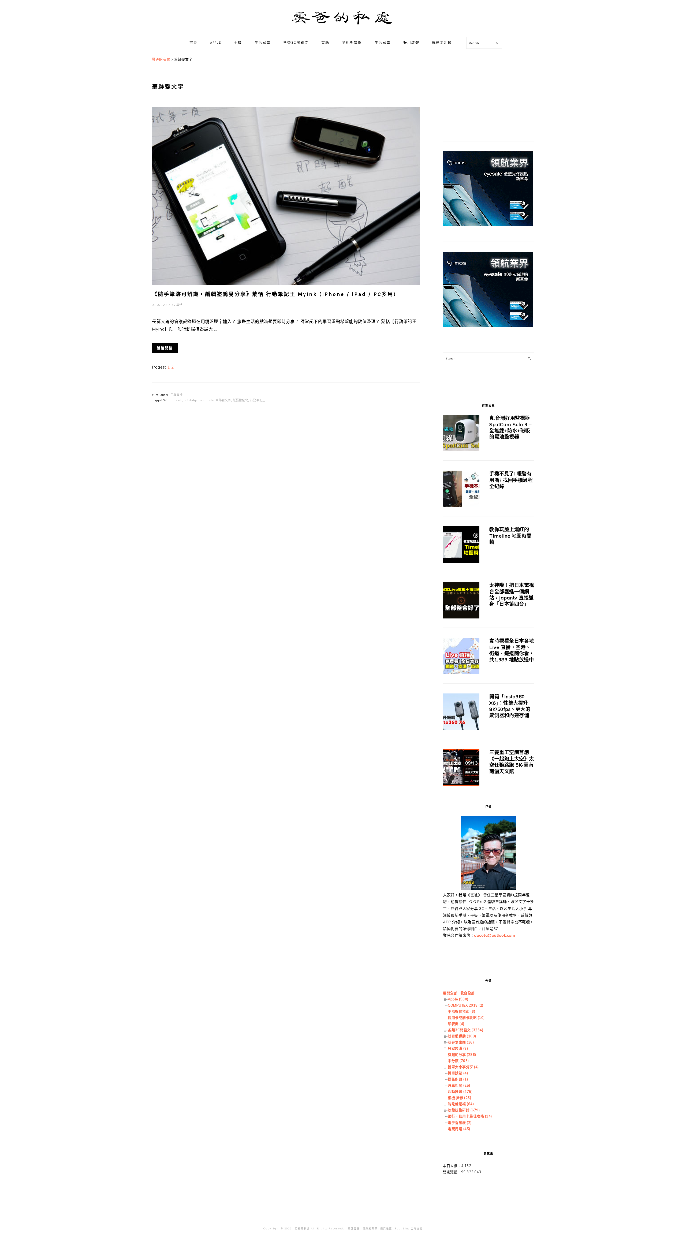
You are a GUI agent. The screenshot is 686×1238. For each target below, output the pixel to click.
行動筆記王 (258, 400)
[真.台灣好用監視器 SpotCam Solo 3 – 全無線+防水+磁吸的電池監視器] (461, 434)
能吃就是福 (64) (461, 1104)
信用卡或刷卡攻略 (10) (466, 1017)
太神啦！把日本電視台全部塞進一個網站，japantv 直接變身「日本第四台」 (511, 594)
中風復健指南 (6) (461, 1011)
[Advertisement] (483, 89)
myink (177, 400)
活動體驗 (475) (460, 1091)
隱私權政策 (370, 1228)
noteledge (190, 400)
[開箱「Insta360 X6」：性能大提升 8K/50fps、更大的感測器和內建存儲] (461, 712)
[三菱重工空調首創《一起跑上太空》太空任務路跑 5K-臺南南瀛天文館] (461, 768)
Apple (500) (458, 999)
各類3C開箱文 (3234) (465, 1030)
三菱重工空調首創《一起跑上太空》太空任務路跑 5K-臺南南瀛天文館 (511, 761)
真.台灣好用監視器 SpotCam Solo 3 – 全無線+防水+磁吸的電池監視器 (510, 427)
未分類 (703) (458, 1061)
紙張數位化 (240, 400)
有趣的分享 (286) (462, 1054)
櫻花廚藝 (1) (458, 1079)
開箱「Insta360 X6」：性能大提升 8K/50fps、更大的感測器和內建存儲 (509, 705)
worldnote (206, 400)
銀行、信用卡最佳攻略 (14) (470, 1116)
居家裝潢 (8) (458, 1048)
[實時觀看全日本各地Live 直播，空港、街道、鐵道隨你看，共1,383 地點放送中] (461, 657)
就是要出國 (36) (461, 1042)
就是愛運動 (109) (462, 1036)
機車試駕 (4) (458, 1073)
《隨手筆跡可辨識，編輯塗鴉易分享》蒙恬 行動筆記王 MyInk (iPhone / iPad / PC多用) (274, 294)
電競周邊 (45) (459, 1129)
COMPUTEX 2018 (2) (465, 1005)
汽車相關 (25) (459, 1085)
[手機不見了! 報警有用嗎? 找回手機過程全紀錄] (461, 490)
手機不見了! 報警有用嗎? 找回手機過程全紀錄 (511, 480)
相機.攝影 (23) (459, 1098)
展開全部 (450, 993)
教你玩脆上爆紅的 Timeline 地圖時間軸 (510, 535)
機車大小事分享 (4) (463, 1067)
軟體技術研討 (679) (464, 1110)
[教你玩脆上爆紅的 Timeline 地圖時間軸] (461, 545)
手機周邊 (176, 395)
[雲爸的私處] (343, 27)
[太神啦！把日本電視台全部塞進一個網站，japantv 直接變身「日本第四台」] (461, 601)
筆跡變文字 (223, 400)
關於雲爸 (354, 1228)
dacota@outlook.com (494, 935)
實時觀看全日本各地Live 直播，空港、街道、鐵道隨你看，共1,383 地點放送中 (511, 650)
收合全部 (467, 993)
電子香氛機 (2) (460, 1122)
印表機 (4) (456, 1024)
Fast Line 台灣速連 (409, 1228)
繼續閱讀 (165, 348)
